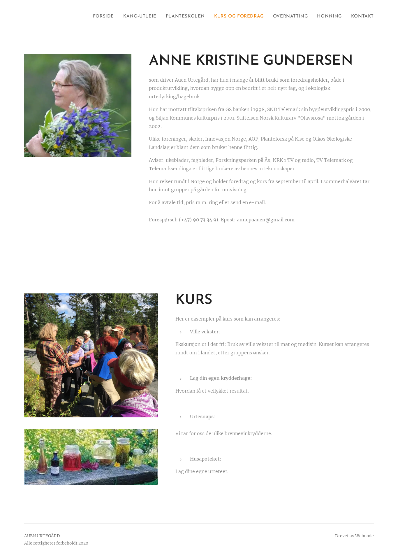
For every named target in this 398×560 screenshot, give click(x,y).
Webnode (364, 535)
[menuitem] (105, 16)
